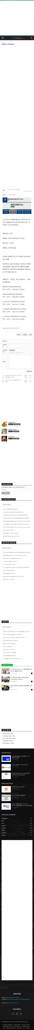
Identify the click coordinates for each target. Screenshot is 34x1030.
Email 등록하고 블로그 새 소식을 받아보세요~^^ (13, 487)
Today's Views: (6, 733)
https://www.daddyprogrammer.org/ (15, 425)
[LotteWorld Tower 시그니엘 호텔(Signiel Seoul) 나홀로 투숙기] (5, 671)
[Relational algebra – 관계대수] (6, 798)
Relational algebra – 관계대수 (19, 795)
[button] (2, 38)
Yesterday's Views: (7, 736)
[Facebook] (13, 1013)
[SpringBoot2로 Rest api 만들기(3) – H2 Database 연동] (6, 758)
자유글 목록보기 (7, 505)
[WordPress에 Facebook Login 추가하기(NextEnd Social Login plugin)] (6, 776)
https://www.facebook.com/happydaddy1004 (18, 999)
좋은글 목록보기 (7, 548)
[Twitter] (20, 1013)
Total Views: (6, 740)
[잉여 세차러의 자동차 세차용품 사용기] (5, 688)
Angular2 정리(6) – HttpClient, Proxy (20, 764)
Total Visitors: (6, 743)
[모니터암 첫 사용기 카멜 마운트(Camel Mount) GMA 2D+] (5, 679)
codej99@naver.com (13, 1002)
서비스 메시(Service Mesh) (18, 787)
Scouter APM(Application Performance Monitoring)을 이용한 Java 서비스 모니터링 (22, 804)
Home (3, 41)
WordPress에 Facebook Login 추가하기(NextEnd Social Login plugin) (21, 774)
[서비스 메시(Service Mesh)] (6, 789)
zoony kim (11, 436)
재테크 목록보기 (7, 627)
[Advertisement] (17, 18)
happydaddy (11, 422)
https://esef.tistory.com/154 (11, 328)
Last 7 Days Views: (7, 738)
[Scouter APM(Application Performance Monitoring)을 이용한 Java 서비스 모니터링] (6, 806)
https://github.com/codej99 (12, 997)
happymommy (12, 429)
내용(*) (4, 361)
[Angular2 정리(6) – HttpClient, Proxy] (6, 767)
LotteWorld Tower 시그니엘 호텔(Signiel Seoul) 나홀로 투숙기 (21, 670)
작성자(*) (5, 341)
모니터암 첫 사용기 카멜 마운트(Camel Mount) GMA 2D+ (19, 678)
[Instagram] (17, 1013)
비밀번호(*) (5, 345)
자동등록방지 (5, 350)
